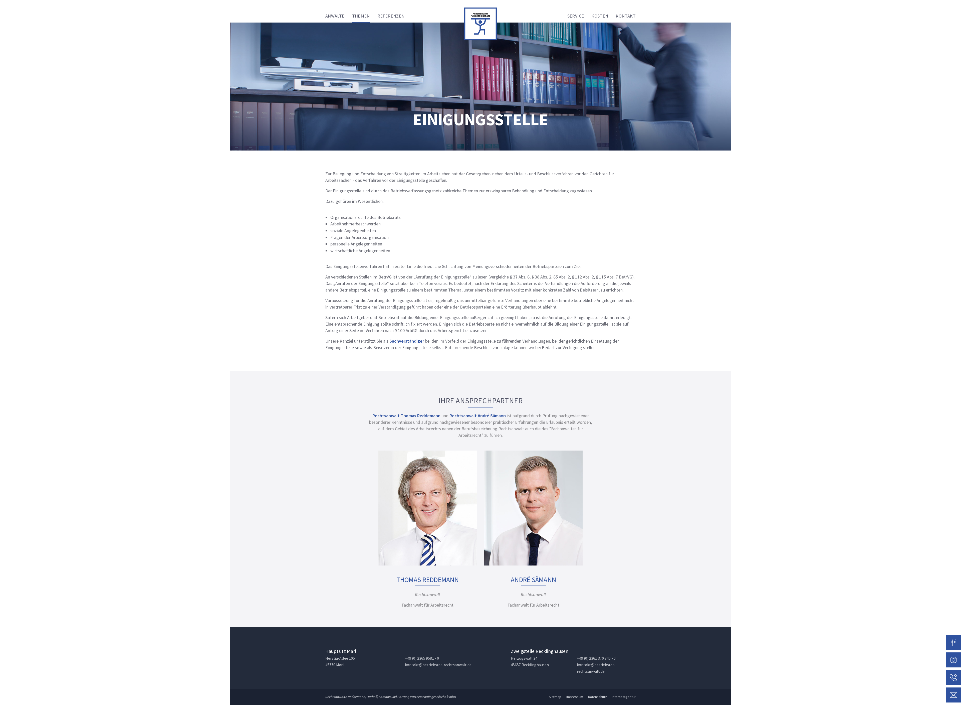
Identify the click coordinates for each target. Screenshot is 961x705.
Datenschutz (597, 696)
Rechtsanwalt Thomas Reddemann (406, 415)
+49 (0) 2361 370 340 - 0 (596, 658)
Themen (361, 16)
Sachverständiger (406, 341)
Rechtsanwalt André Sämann (477, 415)
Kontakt (626, 16)
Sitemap (555, 696)
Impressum (574, 696)
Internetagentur (624, 696)
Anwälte (335, 16)
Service (575, 16)
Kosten (599, 16)
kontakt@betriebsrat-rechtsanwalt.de (438, 664)
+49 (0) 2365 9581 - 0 (422, 658)
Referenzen (391, 16)
